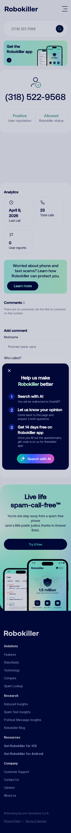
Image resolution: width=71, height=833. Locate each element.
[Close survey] (9, 370)
